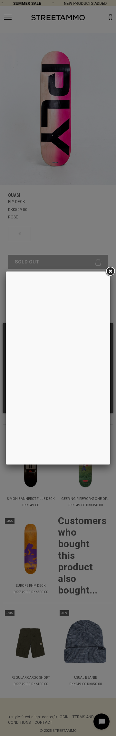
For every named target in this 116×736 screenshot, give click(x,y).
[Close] (110, 271)
